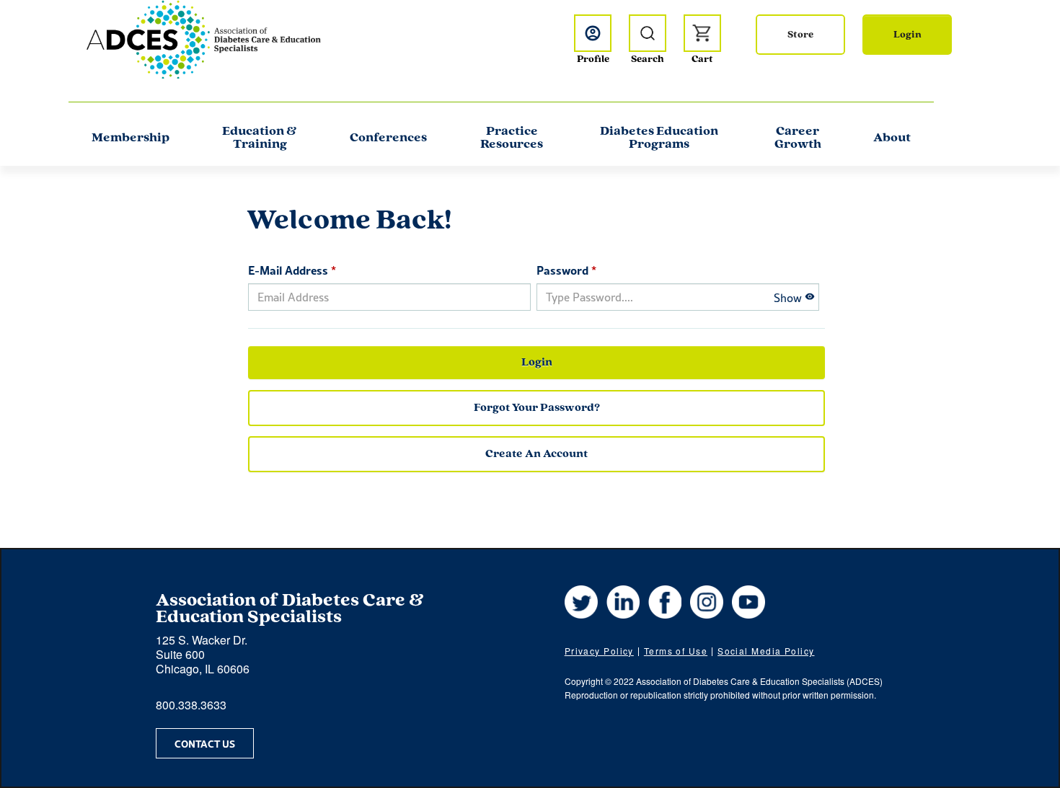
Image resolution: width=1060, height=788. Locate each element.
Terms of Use (675, 651)
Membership (130, 138)
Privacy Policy (599, 651)
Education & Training (259, 138)
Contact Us (205, 743)
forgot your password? (537, 408)
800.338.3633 (191, 704)
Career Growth (797, 138)
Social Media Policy (765, 651)
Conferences (388, 138)
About (892, 138)
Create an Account (536, 454)
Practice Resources (511, 138)
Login (907, 35)
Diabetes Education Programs (659, 138)
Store (800, 35)
